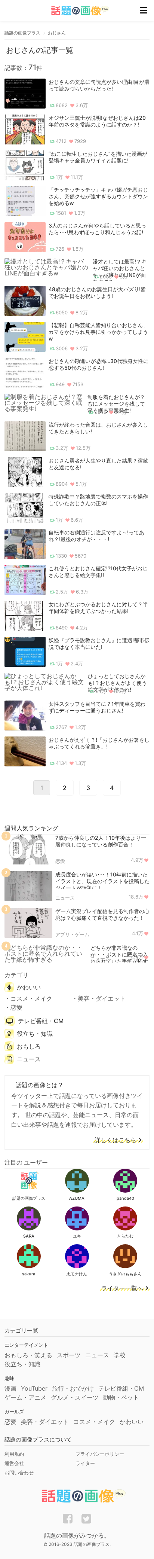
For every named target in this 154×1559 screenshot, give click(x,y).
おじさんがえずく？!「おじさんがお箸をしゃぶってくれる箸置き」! (99, 743)
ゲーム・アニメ (25, 1397)
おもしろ (29, 1046)
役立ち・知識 (35, 1033)
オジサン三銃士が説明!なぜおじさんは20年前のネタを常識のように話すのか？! (97, 121)
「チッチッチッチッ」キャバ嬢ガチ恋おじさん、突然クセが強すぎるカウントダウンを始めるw (98, 196)
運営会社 (14, 1463)
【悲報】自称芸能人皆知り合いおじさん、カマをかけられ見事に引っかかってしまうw (98, 332)
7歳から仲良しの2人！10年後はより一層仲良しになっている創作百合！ (100, 841)
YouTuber (34, 1388)
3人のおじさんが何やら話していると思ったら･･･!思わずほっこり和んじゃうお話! (97, 228)
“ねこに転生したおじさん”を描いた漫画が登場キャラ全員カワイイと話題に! (98, 157)
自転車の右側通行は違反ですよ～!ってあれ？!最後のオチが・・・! (96, 535)
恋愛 (60, 861)
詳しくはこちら (115, 1140)
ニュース (65, 898)
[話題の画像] (75, 11)
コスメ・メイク (31, 998)
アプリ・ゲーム (72, 934)
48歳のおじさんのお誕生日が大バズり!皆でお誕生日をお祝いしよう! (97, 292)
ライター (85, 1463)
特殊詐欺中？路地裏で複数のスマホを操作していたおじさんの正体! (98, 499)
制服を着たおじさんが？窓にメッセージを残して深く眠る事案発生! (116, 404)
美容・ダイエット (102, 998)
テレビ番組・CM (41, 1021)
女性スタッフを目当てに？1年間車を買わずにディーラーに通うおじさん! (97, 707)
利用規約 (14, 1454)
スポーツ (69, 1355)
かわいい (29, 987)
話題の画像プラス (22, 33)
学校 (120, 1355)
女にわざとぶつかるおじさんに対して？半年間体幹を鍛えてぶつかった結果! (98, 607)
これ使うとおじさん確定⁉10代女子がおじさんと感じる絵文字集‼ (98, 571)
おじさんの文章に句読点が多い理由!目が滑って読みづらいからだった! (99, 85)
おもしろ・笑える (28, 1355)
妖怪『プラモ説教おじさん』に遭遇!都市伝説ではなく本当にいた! (99, 643)
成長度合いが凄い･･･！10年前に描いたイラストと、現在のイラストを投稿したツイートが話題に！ (102, 881)
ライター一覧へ (122, 1288)
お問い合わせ (19, 1473)
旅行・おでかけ (73, 1388)
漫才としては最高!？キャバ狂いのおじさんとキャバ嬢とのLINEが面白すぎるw (120, 271)
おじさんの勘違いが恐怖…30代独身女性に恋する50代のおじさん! (98, 364)
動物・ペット (121, 1397)
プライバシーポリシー (100, 1454)
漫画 (10, 1388)
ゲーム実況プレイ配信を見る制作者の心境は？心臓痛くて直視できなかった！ (102, 914)
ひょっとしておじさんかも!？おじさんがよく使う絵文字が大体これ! (117, 683)
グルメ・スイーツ (75, 1397)
